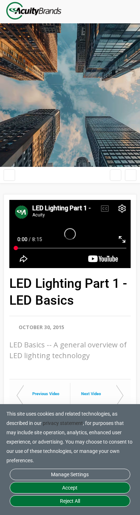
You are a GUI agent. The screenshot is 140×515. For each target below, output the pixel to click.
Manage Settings (70, 474)
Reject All (70, 501)
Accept (70, 488)
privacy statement (63, 423)
